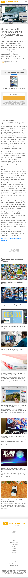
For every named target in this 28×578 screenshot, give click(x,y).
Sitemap (14, 550)
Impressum (14, 536)
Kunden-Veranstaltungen (14, 563)
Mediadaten (14, 548)
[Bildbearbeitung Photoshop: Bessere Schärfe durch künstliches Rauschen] (14, 339)
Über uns (14, 552)
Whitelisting (14, 546)
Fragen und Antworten (14, 558)
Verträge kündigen (14, 544)
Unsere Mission (14, 556)
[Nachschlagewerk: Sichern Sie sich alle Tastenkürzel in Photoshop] (14, 363)
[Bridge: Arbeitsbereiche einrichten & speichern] (14, 272)
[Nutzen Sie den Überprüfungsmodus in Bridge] (14, 316)
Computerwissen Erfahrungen (14, 559)
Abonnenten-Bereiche (14, 565)
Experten (14, 554)
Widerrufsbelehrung (14, 542)
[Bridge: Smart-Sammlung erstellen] (14, 295)
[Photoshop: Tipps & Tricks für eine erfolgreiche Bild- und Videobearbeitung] (14, 457)
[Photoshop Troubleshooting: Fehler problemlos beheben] (14, 489)
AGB (14, 540)
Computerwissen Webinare (14, 561)
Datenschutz (14, 538)
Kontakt (14, 535)
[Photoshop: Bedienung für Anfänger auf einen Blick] (14, 426)
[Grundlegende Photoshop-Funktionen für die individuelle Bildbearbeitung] (14, 394)
